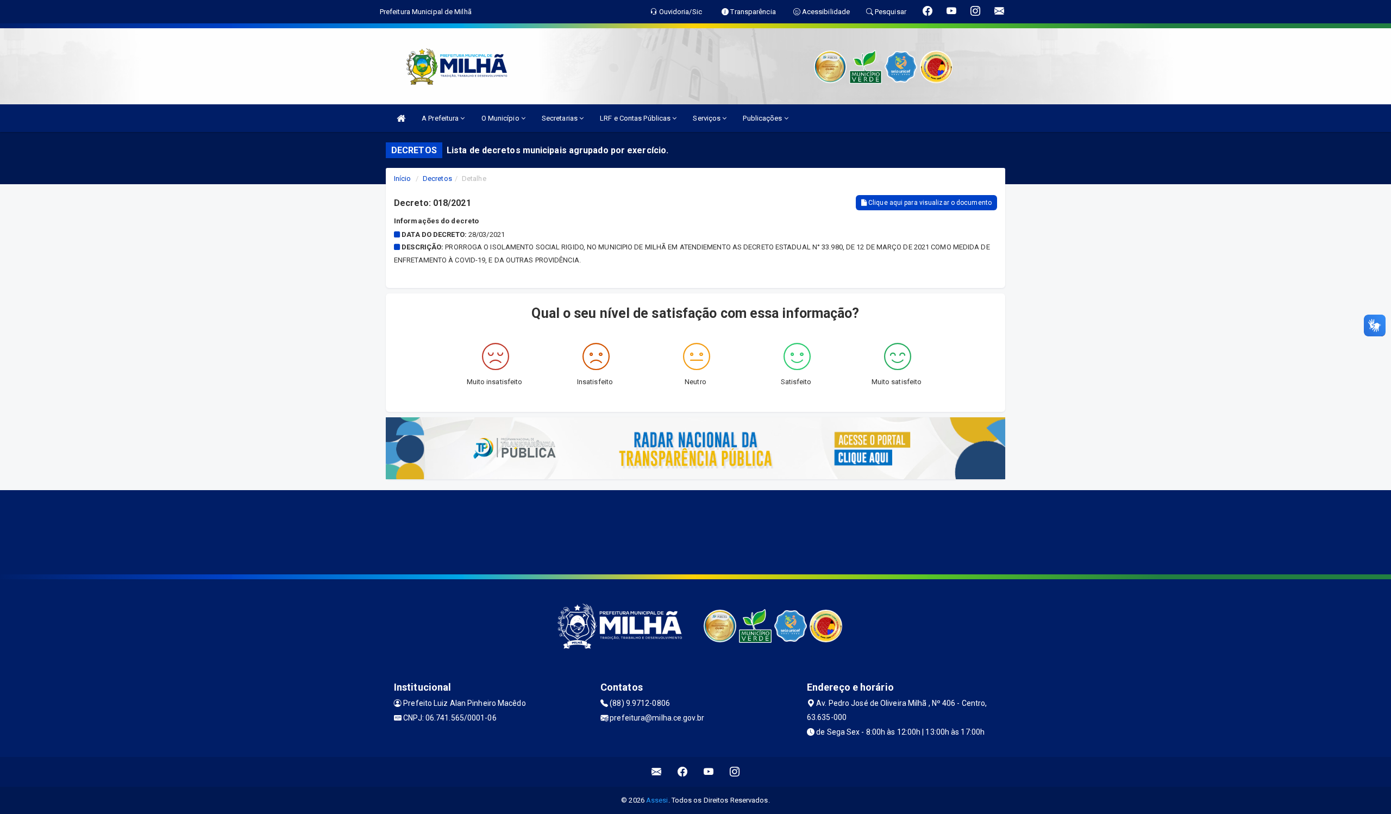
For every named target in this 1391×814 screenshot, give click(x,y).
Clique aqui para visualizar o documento (929, 202)
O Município (501, 118)
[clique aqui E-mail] (656, 771)
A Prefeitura (441, 118)
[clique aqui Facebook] (682, 771)
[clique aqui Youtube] (708, 771)
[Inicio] (401, 118)
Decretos (437, 178)
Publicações (763, 118)
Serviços (707, 118)
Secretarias (560, 118)
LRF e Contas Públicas (636, 118)
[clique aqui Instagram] (734, 771)
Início (402, 178)
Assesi (657, 800)
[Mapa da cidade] (695, 531)
